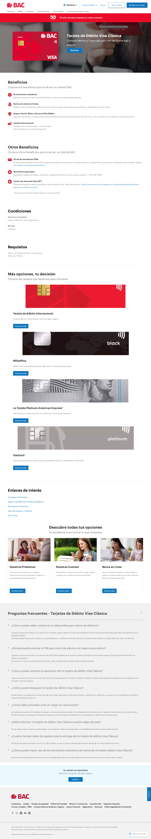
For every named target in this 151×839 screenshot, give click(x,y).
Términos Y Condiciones (78, 804)
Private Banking (43, 11)
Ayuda (102, 5)
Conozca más (21, 326)
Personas (10, 11)
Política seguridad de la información (118, 807)
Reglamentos (87, 807)
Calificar (75, 779)
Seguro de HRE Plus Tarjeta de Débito (26, 501)
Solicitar (74, 50)
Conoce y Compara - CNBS (21, 807)
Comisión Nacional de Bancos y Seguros (49, 807)
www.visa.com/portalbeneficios (31, 165)
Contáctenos (16, 804)
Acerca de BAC (88, 5)
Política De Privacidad (59, 804)
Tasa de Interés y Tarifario (20, 511)
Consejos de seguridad (40, 804)
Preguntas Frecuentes (112, 804)
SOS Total (12, 515)
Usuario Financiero (73, 807)
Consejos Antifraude (17, 497)
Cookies (26, 804)
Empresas (30, 11)
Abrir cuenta (117, 5)
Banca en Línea (138, 5)
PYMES (20, 11)
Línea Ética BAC (95, 804)
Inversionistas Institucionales (78, 11)
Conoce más (109, 591)
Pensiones (98, 807)
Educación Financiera (18, 506)
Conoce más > (18, 591)
